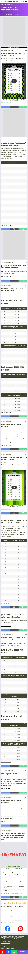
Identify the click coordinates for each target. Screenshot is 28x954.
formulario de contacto (6, 918)
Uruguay (4, 4)
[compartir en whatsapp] (14, 952)
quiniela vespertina (6, 509)
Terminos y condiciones (6, 941)
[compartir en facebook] (8, 952)
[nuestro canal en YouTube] (20, 929)
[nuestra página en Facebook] (7, 929)
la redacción (6, 14)
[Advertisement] (14, 31)
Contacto (3, 944)
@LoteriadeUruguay (10, 60)
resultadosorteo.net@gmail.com (9, 916)
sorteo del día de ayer (6, 442)
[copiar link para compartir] (3, 952)
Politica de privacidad (5, 943)
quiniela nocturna (6, 102)
